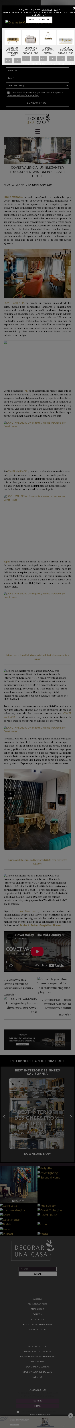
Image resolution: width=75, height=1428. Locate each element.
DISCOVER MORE (39, 20)
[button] (71, 51)
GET (8, 61)
